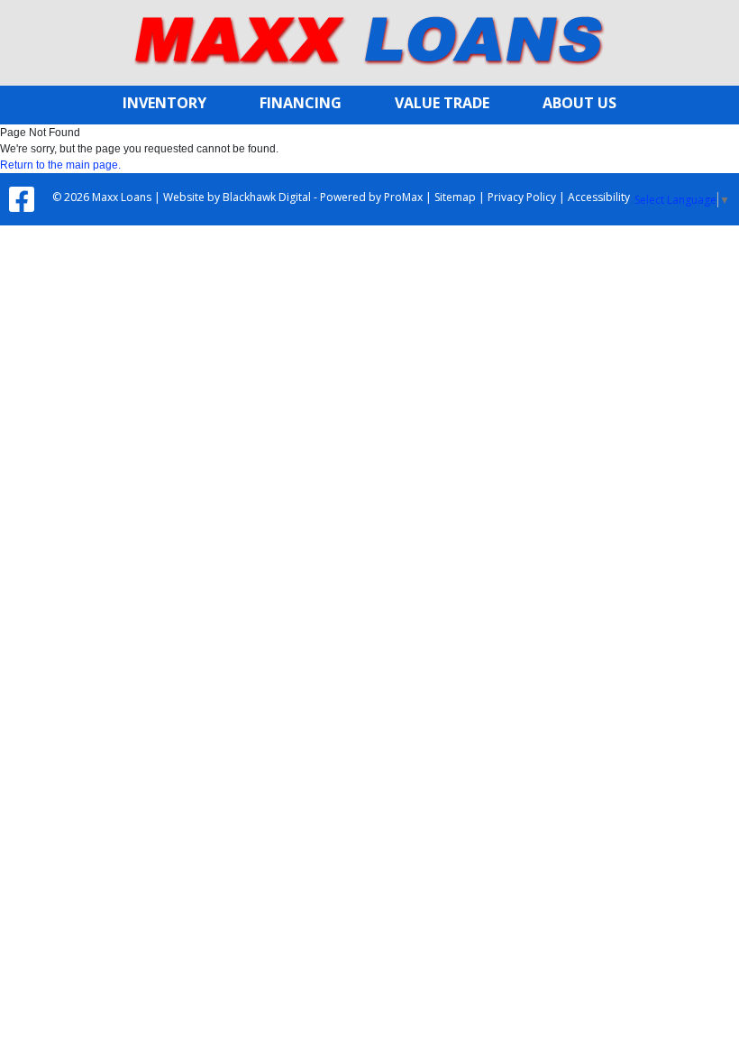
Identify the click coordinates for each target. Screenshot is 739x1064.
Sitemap (455, 197)
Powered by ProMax (371, 197)
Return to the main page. (60, 165)
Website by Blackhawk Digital (237, 197)
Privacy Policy (522, 197)
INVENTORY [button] (164, 103)
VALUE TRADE (442, 103)
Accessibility (599, 197)
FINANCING (301, 103)
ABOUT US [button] (579, 103)
